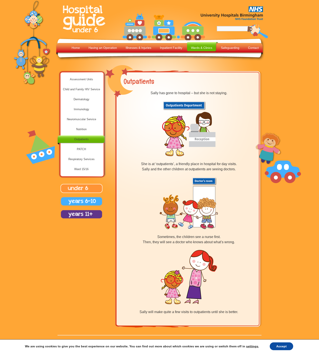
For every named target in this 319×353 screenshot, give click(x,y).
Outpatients (81, 139)
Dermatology (81, 99)
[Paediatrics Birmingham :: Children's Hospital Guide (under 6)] (85, 33)
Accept (281, 346)
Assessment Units (81, 79)
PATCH (81, 149)
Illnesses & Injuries (138, 47)
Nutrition (81, 129)
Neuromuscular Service (81, 119)
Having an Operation (103, 47)
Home (76, 47)
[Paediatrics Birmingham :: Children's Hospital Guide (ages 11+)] (80, 219)
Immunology (81, 109)
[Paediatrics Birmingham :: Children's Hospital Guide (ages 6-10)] (80, 206)
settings (252, 346)
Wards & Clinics (201, 47)
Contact (253, 47)
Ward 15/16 (81, 169)
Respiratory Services (81, 159)
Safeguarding (230, 47)
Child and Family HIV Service (81, 89)
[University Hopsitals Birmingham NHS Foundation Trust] (232, 21)
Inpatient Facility (171, 47)
